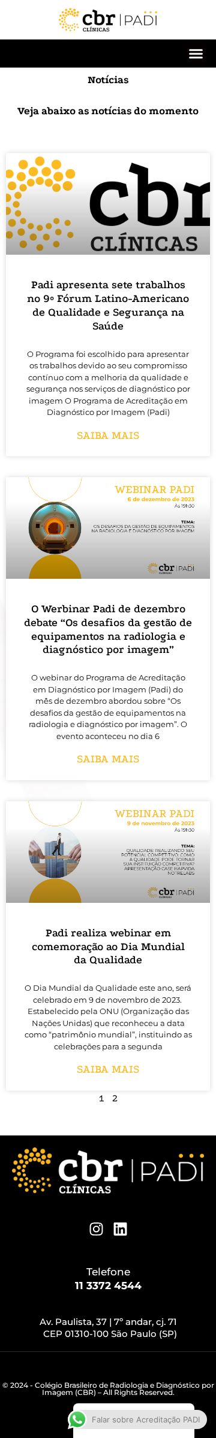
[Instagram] (96, 1229)
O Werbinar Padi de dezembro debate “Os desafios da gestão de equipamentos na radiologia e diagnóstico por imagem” (108, 629)
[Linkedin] (120, 1229)
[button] (196, 53)
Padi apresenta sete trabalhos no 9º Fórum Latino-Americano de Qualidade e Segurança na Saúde (108, 305)
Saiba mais (108, 435)
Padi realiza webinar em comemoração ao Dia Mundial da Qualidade (108, 947)
